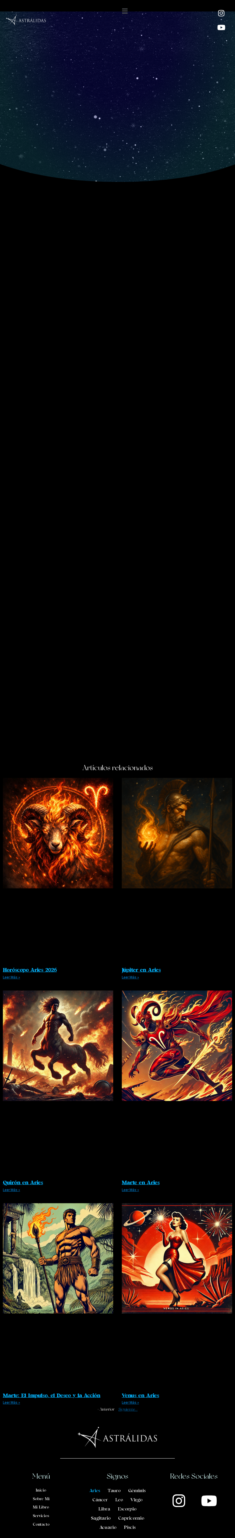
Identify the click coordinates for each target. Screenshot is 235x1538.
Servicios (41, 1516)
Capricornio (131, 1518)
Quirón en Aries (23, 1183)
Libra (104, 1509)
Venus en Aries (140, 1396)
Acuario (107, 1528)
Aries (94, 1491)
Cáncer (100, 1500)
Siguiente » (128, 1409)
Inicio (41, 1490)
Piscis (130, 1528)
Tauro (114, 1491)
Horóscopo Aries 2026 (30, 970)
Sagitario (101, 1518)
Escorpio (127, 1509)
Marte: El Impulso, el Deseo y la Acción (51, 1396)
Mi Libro (41, 1507)
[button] (125, 11)
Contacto (41, 1524)
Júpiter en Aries (141, 970)
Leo (119, 1500)
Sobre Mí (41, 1499)
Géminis (137, 1491)
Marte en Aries (141, 1183)
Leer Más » (11, 977)
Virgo (136, 1500)
